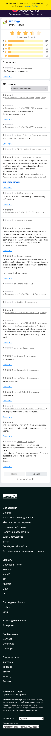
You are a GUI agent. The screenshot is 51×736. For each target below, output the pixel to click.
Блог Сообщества (13, 536)
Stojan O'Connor (24, 135)
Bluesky (7, 676)
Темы (26, 14)
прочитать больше (11, 182)
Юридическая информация (15, 694)
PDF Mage (14, 21)
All (4, 593)
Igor (18, 68)
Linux (5, 588)
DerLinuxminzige (24, 157)
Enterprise (8, 625)
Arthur (19, 348)
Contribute (8, 643)
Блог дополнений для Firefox (19, 517)
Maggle (20, 220)
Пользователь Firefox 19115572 (19, 212)
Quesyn (20, 356)
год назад (36, 157)
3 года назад (41, 408)
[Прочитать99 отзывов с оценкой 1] (25, 56)
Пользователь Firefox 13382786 (19, 108)
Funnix (19, 442)
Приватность (8, 691)
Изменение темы (10, 723)
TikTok (6, 671)
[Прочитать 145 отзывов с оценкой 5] (25, 41)
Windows (8, 569)
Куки (20, 691)
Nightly (6, 607)
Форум (6, 541)
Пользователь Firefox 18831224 (19, 294)
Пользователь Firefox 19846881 (19, 127)
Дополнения (10, 508)
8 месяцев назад (39, 135)
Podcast (7, 681)
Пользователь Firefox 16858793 (19, 323)
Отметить (7, 76)
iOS (4, 579)
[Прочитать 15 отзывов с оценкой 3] (25, 48)
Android (7, 584)
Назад (14, 474)
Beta (5, 611)
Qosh (19, 228)
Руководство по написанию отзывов (23, 551)
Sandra (20, 284)
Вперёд (36, 474)
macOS (6, 574)
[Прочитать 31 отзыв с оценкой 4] (25, 45)
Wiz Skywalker (23, 149)
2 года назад (26, 68)
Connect (7, 639)
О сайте (7, 512)
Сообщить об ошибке (15, 546)
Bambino (20, 302)
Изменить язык (9, 718)
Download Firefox (12, 564)
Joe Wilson (21, 378)
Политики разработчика (16, 532)
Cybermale (21, 370)
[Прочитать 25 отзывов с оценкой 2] (25, 52)
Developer (8, 648)
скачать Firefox (31, 6)
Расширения (15, 14)
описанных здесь (34, 699)
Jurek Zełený (22, 392)
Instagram (8, 662)
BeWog (20, 193)
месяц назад (40, 98)
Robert (20, 256)
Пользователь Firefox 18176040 (19, 408)
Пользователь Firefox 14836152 (19, 425)
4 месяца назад (42, 108)
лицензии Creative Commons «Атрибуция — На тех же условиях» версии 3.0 (23, 707)
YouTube (7, 666)
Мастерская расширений (17, 522)
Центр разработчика (14, 527)
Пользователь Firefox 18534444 (19, 312)
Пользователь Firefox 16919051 (19, 98)
